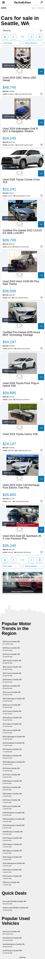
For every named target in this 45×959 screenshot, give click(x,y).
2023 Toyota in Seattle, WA (12, 712)
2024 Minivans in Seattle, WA (12, 833)
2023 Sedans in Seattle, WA (12, 750)
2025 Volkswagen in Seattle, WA (14, 700)
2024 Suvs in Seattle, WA (11, 649)
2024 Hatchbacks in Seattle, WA (13, 814)
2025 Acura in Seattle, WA (12, 788)
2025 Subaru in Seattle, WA (12, 725)
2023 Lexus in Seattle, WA (11, 693)
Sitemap (22, 957)
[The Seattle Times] (23, 2)
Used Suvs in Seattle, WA (11, 933)
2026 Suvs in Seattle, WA (11, 687)
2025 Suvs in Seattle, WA (11, 643)
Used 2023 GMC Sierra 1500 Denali (19, 79)
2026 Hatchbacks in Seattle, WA (13, 826)
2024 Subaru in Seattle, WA (12, 757)
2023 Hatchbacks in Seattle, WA (13, 744)
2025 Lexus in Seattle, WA (11, 731)
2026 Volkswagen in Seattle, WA (14, 865)
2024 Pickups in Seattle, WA (12, 782)
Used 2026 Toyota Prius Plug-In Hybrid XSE (21, 384)
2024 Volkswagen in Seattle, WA (14, 763)
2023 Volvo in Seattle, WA (11, 776)
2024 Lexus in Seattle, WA (11, 706)
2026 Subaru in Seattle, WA (12, 871)
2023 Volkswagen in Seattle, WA (14, 738)
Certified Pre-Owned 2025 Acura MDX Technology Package (21, 333)
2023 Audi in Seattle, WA (11, 769)
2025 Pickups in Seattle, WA (12, 846)
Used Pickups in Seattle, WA (12, 952)
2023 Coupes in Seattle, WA (12, 877)
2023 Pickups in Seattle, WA (12, 839)
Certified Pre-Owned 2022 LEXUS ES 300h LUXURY (22, 231)
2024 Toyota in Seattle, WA (12, 662)
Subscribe (41, 8)
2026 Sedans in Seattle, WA (12, 795)
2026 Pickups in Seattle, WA (12, 858)
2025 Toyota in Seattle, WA (12, 668)
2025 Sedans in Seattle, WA (12, 719)
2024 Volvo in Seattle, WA (11, 801)
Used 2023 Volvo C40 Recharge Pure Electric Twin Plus (21, 486)
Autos (3, 7)
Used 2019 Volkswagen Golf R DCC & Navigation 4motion (20, 130)
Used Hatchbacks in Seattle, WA (13, 945)
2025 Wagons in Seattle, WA (12, 852)
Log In (34, 8)
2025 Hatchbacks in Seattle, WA (13, 820)
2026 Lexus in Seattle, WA (11, 807)
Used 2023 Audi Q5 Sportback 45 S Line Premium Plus (22, 537)
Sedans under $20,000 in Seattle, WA (15, 909)
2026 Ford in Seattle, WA (11, 884)
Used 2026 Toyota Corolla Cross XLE (21, 180)
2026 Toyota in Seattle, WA (12, 674)
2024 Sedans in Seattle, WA (12, 681)
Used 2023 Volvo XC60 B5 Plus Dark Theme (21, 282)
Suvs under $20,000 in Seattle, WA (14, 903)
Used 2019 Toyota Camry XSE (20, 434)
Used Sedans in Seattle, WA (12, 939)
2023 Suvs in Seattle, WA (11, 655)
